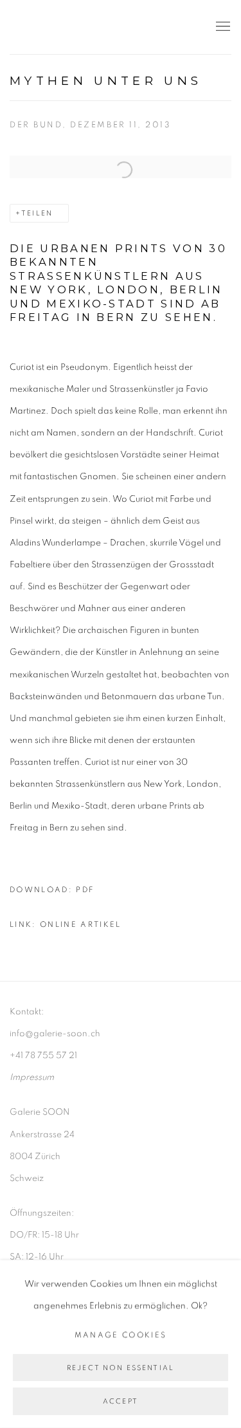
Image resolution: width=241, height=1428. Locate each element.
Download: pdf (52, 889)
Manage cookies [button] (121, 1335)
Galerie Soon (48, 27)
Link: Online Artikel (65, 924)
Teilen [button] (37, 213)
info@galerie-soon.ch (55, 1033)
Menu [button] (221, 27)
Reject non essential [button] (120, 1367)
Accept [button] (120, 1401)
